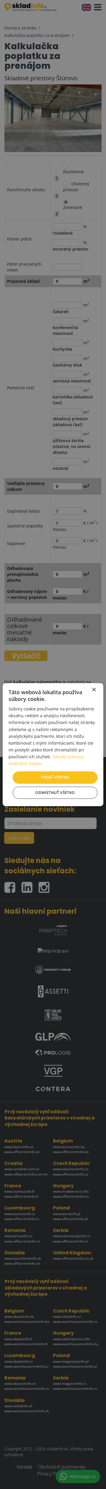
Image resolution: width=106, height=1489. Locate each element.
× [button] (94, 690)
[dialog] (53, 744)
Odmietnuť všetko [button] (54, 792)
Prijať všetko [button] (55, 777)
